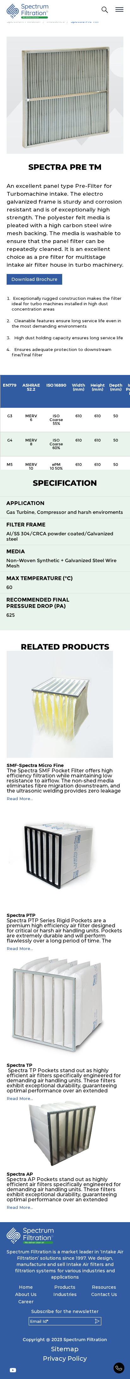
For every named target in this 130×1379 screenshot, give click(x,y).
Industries (65, 1294)
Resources (104, 1287)
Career (25, 1302)
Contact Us (104, 1294)
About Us (26, 1294)
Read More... (20, 799)
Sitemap (65, 1349)
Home (26, 1287)
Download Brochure (34, 279)
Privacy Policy (65, 1358)
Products (64, 1287)
